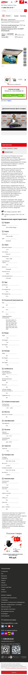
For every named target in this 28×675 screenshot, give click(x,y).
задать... (9, 100)
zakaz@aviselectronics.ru (7, 641)
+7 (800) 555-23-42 (7, 8)
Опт (2, 573)
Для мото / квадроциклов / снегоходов (11, 604)
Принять (14, 672)
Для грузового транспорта (8, 609)
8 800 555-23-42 (8, 639)
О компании (4, 571)
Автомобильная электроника (9, 597)
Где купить (4, 585)
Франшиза (4, 576)
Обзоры (3, 582)
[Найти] (25, 10)
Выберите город (11, 5)
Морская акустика (6, 607)
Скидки (16, 16)
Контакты (23, 16)
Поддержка (4, 578)
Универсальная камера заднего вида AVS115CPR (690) (13, 554)
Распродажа (4, 613)
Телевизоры (4, 600)
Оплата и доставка (6, 587)
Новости (3, 580)
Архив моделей (5, 616)
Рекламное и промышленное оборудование (13, 602)
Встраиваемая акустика (7, 611)
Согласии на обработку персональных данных (16, 668)
